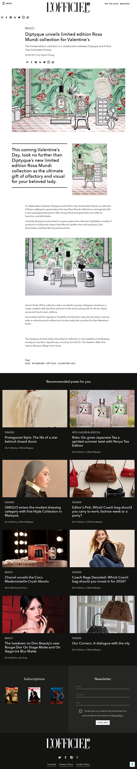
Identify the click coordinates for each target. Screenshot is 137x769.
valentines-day (66, 363)
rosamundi (38, 363)
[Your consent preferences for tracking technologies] (132, 764)
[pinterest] (11, 18)
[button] (63, 696)
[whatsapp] (23, 18)
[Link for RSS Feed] (77, 757)
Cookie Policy (83, 764)
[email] (2, 18)
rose (28, 363)
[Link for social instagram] (71, 758)
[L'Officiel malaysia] (68, 8)
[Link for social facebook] (65, 758)
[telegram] (28, 18)
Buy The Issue (111, 4)
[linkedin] (15, 18)
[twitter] (19, 18)
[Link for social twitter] (59, 758)
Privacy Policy (117, 715)
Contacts (51, 764)
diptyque (51, 363)
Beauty (29, 28)
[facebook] (6, 18)
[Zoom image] (89, 169)
